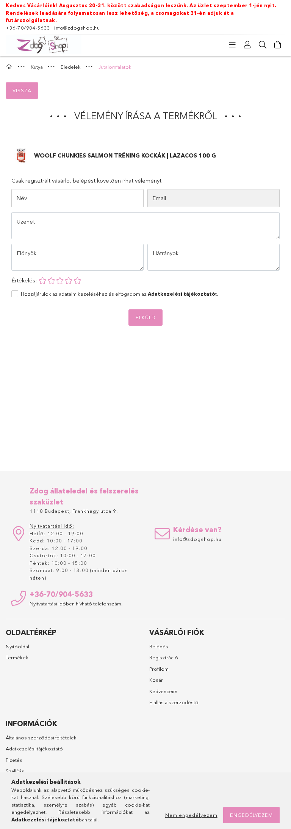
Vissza (22, 90)
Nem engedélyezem (191, 815)
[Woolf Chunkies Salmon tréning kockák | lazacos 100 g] (20, 155)
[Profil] (247, 44)
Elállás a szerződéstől (174, 702)
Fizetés (14, 760)
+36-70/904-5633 (28, 28)
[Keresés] (262, 44)
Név (21, 198)
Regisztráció (163, 657)
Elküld (146, 317)
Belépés (158, 646)
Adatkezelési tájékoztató (34, 748)
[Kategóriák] (232, 44)
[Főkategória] (10, 67)
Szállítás (15, 771)
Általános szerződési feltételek (41, 737)
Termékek (17, 657)
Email (159, 198)
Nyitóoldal (17, 646)
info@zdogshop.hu (77, 28)
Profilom (159, 669)
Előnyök (26, 253)
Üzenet (26, 221)
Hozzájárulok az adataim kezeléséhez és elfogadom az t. (119, 294)
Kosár (156, 680)
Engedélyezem (251, 815)
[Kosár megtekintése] (277, 44)
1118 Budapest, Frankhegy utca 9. (74, 511)
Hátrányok (165, 253)
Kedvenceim (163, 691)
